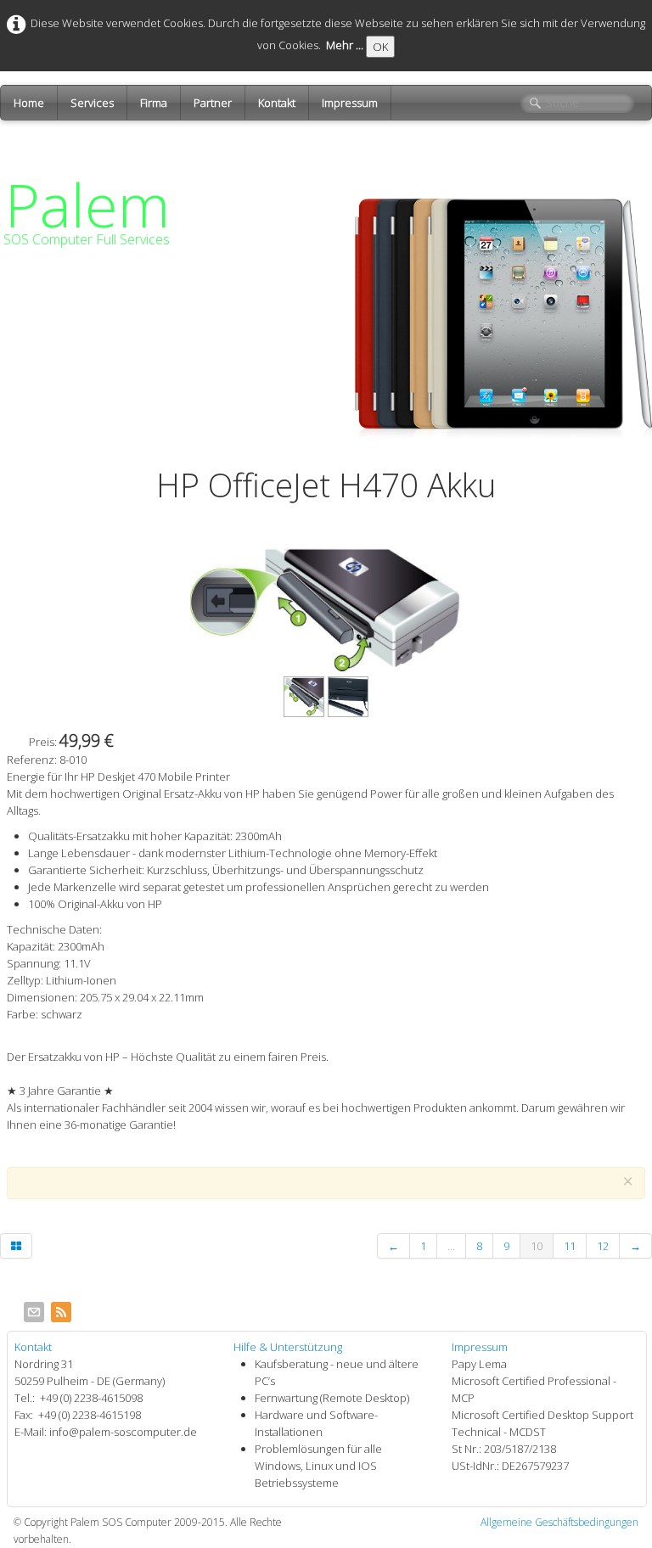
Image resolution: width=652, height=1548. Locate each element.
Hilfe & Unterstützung (287, 1346)
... (451, 1246)
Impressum (350, 102)
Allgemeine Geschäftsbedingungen (559, 1522)
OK (380, 46)
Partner (213, 102)
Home (29, 102)
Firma (153, 102)
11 (570, 1246)
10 (536, 1246)
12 (603, 1246)
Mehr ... (344, 45)
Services (92, 102)
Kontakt (276, 102)
